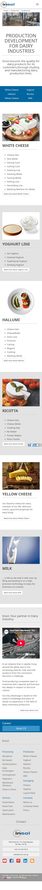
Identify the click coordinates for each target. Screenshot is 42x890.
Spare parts (8, 810)
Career (6, 723)
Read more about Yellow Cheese (16, 518)
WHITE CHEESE (15, 145)
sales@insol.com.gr (21, 854)
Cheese (26, 785)
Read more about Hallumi (14, 360)
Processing (7, 751)
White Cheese (11, 89)
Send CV (21, 728)
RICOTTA (10, 410)
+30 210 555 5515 (21, 849)
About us (27, 802)
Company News (31, 806)
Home (6, 10)
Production (15, 10)
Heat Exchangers (8, 769)
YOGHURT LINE (16, 243)
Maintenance (8, 814)
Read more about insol (29, 710)
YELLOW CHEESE (17, 493)
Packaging (28, 780)
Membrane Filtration (7, 784)
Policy (26, 810)
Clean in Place (9, 789)
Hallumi (12, 94)
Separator (7, 778)
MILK (7, 568)
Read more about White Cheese (16, 194)
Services (6, 797)
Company (28, 797)
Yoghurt (30, 89)
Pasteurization (9, 764)
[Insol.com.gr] (7, 4)
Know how (7, 806)
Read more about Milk (12, 593)
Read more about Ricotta (13, 444)
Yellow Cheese (12, 98)
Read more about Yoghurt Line (16, 269)
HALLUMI (11, 319)
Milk (30, 98)
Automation (8, 802)
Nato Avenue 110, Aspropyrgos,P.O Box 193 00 (21, 843)
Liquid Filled (29, 793)
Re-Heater (7, 760)
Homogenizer (9, 774)
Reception (7, 756)
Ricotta (30, 94)
